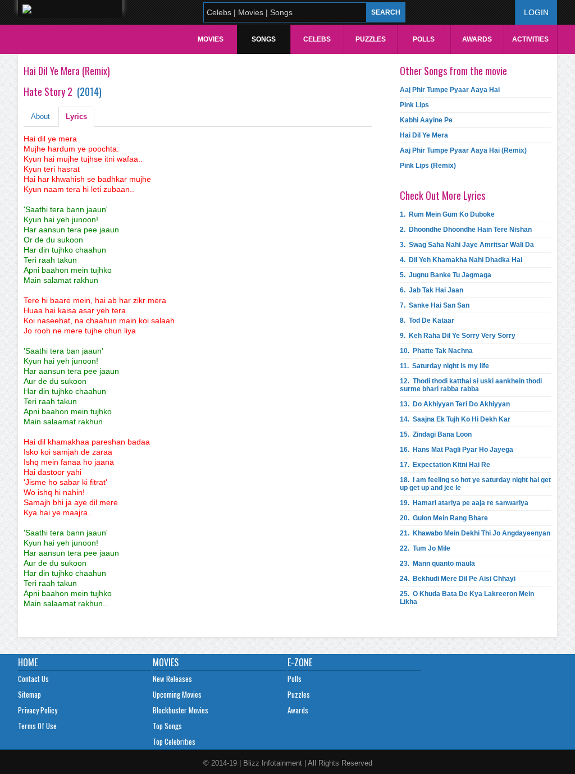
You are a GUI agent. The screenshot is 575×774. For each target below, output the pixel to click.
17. (445, 465)
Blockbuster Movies (180, 710)
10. (436, 351)
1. (447, 214)
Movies (210, 39)
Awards (477, 39)
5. (445, 275)
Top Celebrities (174, 741)
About (40, 116)
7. (434, 305)
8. (427, 320)
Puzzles (370, 39)
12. (471, 385)
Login (536, 12)
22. (425, 548)
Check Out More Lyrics (442, 195)
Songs (264, 39)
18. (475, 484)
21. (475, 533)
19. (464, 503)
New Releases (172, 678)
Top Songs (167, 725)
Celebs (317, 39)
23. (437, 563)
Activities (530, 39)
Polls (424, 39)
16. (456, 450)
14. (455, 419)
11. (444, 366)
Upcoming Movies (177, 694)
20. (444, 518)
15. (436, 434)
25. (467, 598)
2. (466, 229)
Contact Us (33, 678)
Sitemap (29, 694)
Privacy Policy (37, 710)
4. (461, 260)
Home (28, 662)
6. (431, 290)
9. (457, 336)
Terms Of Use (37, 725)
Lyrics (76, 116)
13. (455, 404)
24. (457, 579)
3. (467, 245)
